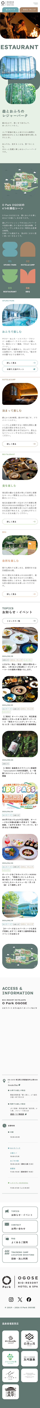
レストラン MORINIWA (19, 1183)
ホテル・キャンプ (29, 10)
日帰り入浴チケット (15, 369)
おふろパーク (10, 10)
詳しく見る (11, 362)
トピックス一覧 (13, 621)
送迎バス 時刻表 (17, 1114)
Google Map (13, 1085)
